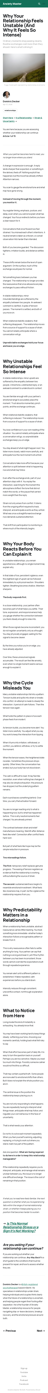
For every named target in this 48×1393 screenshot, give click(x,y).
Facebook (24, 1384)
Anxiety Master (12, 3)
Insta (24, 1376)
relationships (10, 110)
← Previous (9, 1330)
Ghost (38, 1390)
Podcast (24, 1380)
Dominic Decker (11, 101)
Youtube (24, 1372)
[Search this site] (39, 4)
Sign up (24, 1368)
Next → (41, 1330)
